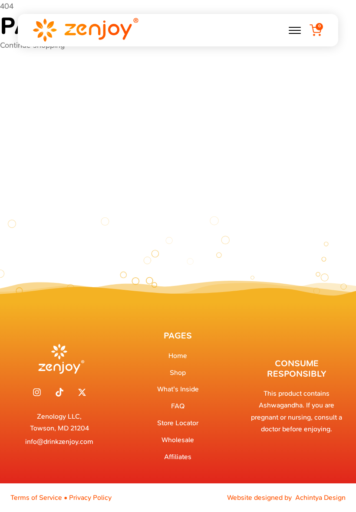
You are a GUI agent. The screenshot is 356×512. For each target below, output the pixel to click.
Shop (178, 372)
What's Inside (178, 389)
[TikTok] (59, 392)
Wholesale (178, 439)
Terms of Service (36, 497)
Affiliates (177, 456)
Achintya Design (320, 497)
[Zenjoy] (85, 30)
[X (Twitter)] (82, 392)
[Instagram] (37, 392)
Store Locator (177, 422)
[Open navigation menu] (294, 30)
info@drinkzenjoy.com (59, 441)
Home (177, 355)
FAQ (178, 405)
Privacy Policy (90, 497)
